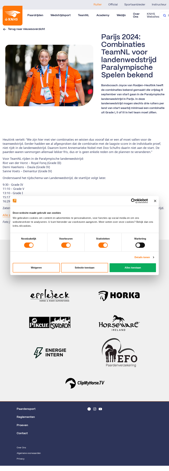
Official (113, 4)
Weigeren (36, 267)
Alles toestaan (133, 267)
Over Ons (21, 448)
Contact (22, 433)
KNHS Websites (153, 15)
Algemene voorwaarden (29, 453)
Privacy (20, 459)
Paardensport (26, 409)
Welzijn (121, 15)
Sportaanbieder (134, 4)
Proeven (22, 425)
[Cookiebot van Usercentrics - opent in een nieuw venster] (133, 200)
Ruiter (98, 4)
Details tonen (142, 257)
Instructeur (159, 4)
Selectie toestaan (84, 267)
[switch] (66, 245)
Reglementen (26, 417)
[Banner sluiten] (155, 201)
